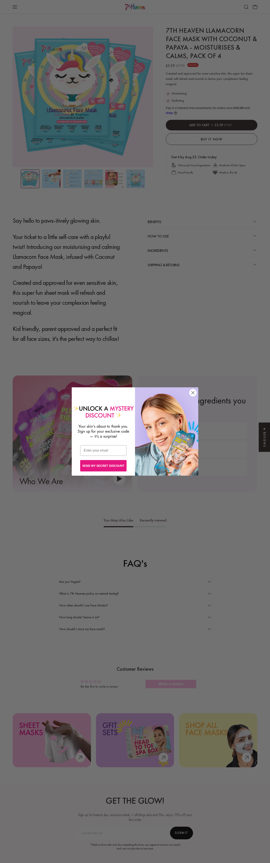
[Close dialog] (193, 392)
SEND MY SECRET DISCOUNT (103, 465)
